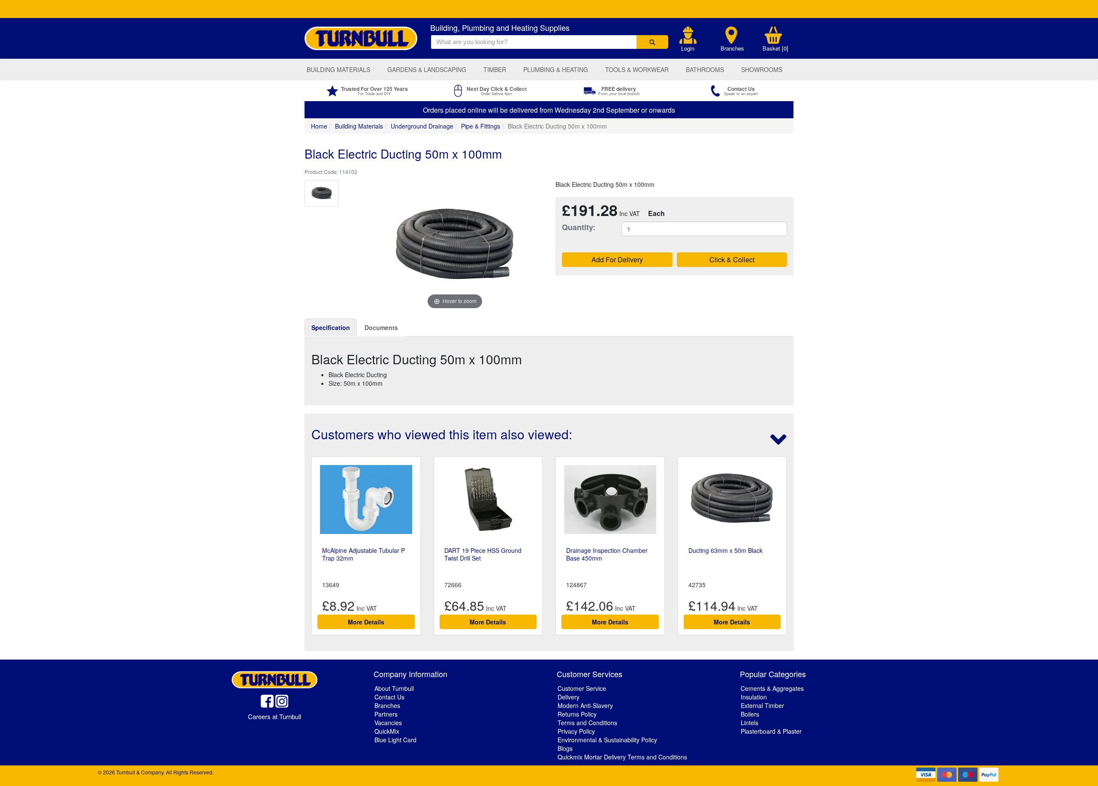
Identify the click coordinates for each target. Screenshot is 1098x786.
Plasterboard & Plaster (771, 731)
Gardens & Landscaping (426, 69)
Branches (732, 48)
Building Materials (338, 69)
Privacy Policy (576, 731)
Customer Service (582, 688)
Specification (330, 327)
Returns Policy (577, 714)
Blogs (565, 748)
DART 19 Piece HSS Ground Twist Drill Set (483, 554)
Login (687, 48)
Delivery (568, 697)
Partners (386, 714)
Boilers (750, 714)
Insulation (754, 697)
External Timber (762, 705)
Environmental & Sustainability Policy (607, 739)
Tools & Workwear (637, 69)
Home (319, 126)
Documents (381, 327)
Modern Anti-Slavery (585, 705)
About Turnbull (394, 688)
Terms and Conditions (587, 722)
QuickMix (386, 731)
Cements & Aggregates (772, 688)
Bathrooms (705, 69)
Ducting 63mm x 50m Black (725, 550)
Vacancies (388, 722)
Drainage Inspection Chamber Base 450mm (607, 554)
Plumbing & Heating (555, 69)
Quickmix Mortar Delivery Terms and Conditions (622, 757)
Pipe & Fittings (480, 126)
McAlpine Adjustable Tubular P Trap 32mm (363, 554)
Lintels (749, 722)
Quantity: (578, 227)
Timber (494, 69)
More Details (366, 622)
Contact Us (389, 697)
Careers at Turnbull (274, 716)
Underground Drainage (422, 126)
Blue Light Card (395, 739)
